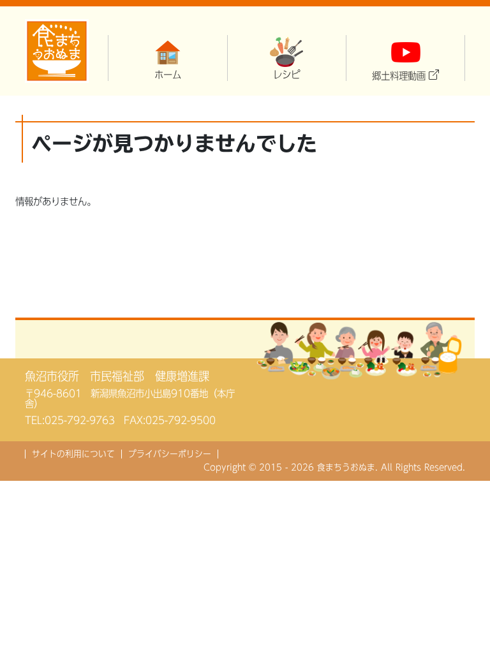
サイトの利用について (73, 454)
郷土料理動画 (399, 76)
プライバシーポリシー (169, 454)
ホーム (167, 75)
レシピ (286, 75)
